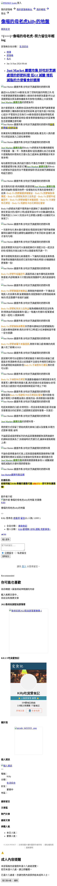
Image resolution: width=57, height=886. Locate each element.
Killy (3, 502)
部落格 (10, 55)
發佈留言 (5, 556)
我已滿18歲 (6, 880)
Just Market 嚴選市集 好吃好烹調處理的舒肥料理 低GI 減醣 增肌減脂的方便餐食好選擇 (31, 75)
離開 (16, 880)
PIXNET (13, 845)
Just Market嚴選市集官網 (12, 475)
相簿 (9, 52)
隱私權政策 (49, 845)
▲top (3, 534)
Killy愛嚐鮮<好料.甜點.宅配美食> (34, 529)
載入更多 (5, 539)
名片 (9, 59)
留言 (22, 518)
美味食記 (22, 526)
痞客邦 (16, 518)
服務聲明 (29, 848)
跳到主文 (5, 29)
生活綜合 (23, 46)
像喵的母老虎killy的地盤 (25, 21)
